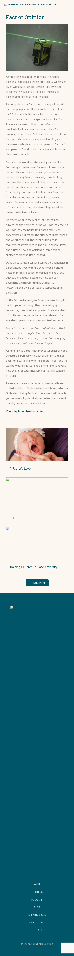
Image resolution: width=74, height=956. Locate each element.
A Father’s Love (20, 468)
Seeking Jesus (37, 915)
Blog (37, 907)
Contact (37, 930)
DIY (12, 518)
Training (37, 892)
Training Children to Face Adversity (33, 567)
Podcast (37, 899)
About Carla (37, 922)
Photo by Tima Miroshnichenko (24, 411)
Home (37, 884)
